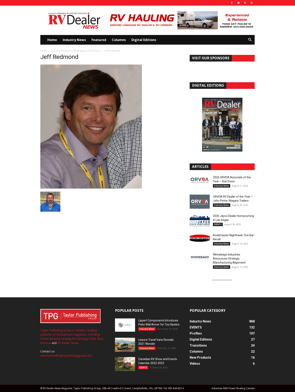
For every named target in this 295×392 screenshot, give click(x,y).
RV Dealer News (67, 343)
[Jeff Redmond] (91, 187)
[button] (250, 40)
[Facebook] (232, 3)
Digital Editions (143, 40)
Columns (119, 40)
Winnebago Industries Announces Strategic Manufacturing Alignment (229, 258)
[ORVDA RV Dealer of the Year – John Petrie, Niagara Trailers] (200, 202)
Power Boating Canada (55, 339)
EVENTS (218, 224)
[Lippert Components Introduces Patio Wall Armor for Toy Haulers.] (125, 325)
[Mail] (238, 3)
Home (52, 40)
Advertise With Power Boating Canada (233, 388)
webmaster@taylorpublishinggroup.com (66, 355)
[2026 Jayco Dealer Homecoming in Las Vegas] (200, 221)
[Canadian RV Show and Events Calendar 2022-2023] (125, 364)
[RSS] (245, 3)
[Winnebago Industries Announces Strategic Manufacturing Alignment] (200, 258)
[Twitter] (252, 3)
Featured (99, 40)
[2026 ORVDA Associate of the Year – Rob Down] (200, 182)
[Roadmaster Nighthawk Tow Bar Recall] (200, 240)
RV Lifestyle (79, 339)
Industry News (74, 40)
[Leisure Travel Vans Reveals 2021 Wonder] (125, 345)
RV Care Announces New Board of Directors (76, 50)
